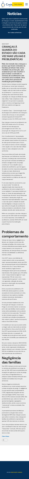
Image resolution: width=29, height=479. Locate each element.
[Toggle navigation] (26, 4)
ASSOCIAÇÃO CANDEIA (16, 472)
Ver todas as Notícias (15, 32)
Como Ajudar (18, 4)
